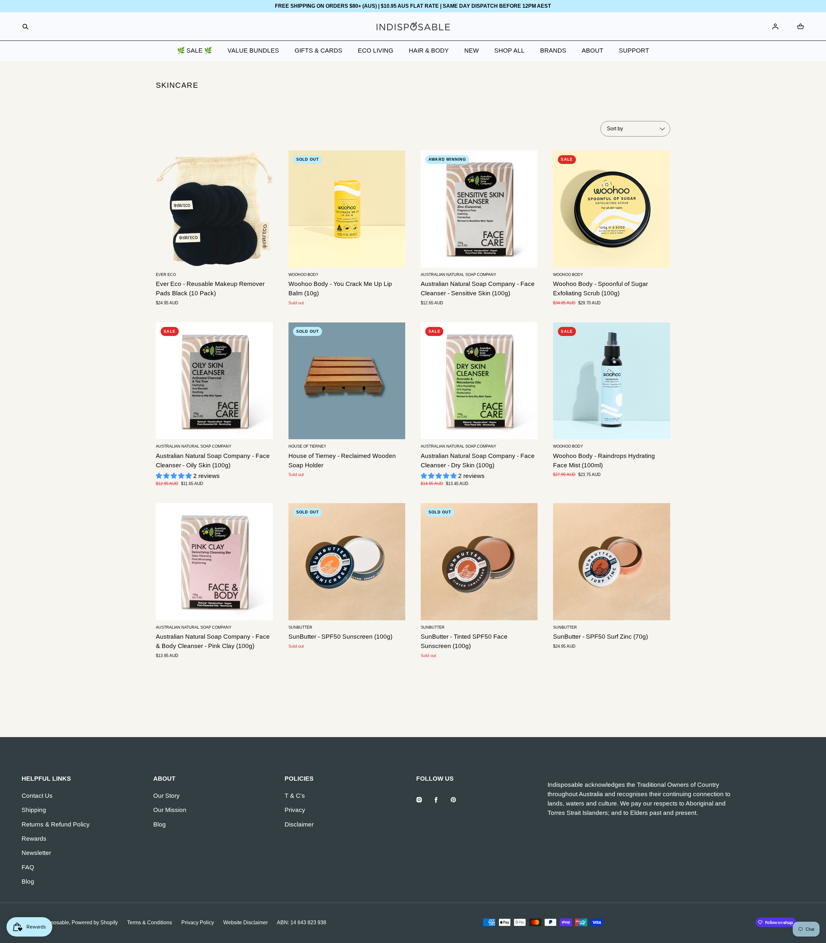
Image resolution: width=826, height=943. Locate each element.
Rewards (34, 838)
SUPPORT (634, 50)
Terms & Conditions (149, 922)
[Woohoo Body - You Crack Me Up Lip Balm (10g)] (346, 208)
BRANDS (553, 50)
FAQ (28, 867)
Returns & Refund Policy (56, 824)
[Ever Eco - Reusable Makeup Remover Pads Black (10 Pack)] (214, 208)
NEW (471, 50)
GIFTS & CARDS (318, 50)
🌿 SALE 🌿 (194, 50)
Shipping (34, 809)
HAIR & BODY (429, 50)
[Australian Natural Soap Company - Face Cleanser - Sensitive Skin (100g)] (479, 208)
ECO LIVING (375, 50)
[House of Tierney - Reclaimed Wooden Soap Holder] (346, 380)
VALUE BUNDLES (253, 50)
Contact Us (37, 795)
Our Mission (169, 809)
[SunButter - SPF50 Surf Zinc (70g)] (611, 561)
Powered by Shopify (95, 922)
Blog (28, 881)
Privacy (295, 809)
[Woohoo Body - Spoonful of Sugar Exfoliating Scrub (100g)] (611, 208)
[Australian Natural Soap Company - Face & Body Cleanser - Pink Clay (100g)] (214, 561)
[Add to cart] (259, 253)
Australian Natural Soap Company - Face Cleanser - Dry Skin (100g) (478, 460)
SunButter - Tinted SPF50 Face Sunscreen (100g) (464, 641)
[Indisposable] (413, 26)
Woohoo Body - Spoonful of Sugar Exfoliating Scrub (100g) (600, 288)
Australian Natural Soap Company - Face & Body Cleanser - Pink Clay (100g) (213, 641)
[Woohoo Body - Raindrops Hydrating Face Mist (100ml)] (611, 380)
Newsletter (36, 852)
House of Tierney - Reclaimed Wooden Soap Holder (342, 460)
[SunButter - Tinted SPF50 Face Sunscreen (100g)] (479, 561)
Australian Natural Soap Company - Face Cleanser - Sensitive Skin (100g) (478, 288)
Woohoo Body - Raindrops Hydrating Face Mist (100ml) (604, 460)
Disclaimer (299, 824)
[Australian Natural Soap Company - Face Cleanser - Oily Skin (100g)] (214, 380)
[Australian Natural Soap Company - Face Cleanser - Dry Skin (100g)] (479, 380)
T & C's (295, 795)
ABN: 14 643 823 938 (301, 922)
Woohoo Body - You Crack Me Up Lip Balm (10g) (340, 288)
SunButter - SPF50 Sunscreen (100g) (340, 636)
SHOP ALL (509, 50)
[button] (25, 26)
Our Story (166, 795)
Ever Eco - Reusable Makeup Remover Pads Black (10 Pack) (210, 288)
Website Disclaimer (245, 922)
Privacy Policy (197, 922)
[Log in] (775, 26)
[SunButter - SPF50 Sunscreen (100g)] (346, 561)
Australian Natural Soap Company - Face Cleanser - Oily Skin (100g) (213, 460)
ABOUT (592, 50)
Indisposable (54, 922)
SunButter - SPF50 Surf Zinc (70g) (600, 636)
